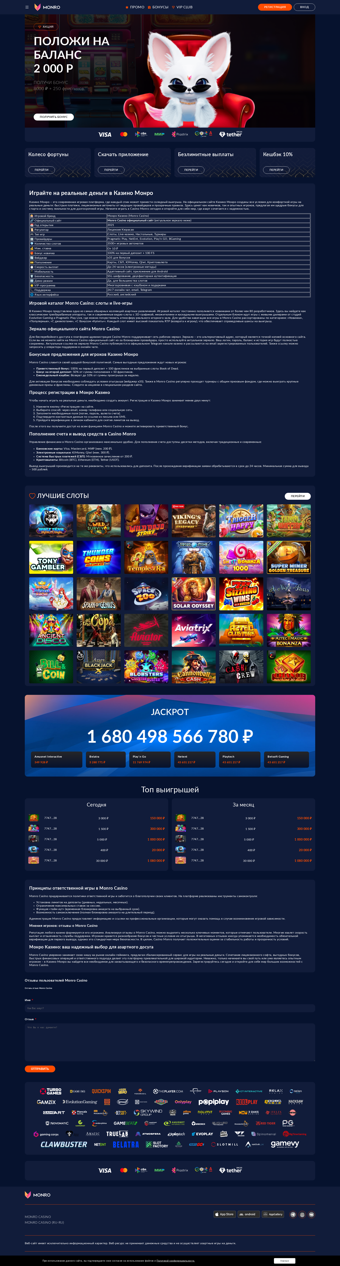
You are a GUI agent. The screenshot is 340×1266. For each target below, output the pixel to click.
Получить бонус (54, 117)
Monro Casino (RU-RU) (44, 1222)
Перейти (42, 170)
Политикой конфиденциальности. (176, 1260)
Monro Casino (38, 1217)
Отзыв (29, 1019)
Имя (28, 1000)
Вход (304, 7)
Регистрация (275, 7)
